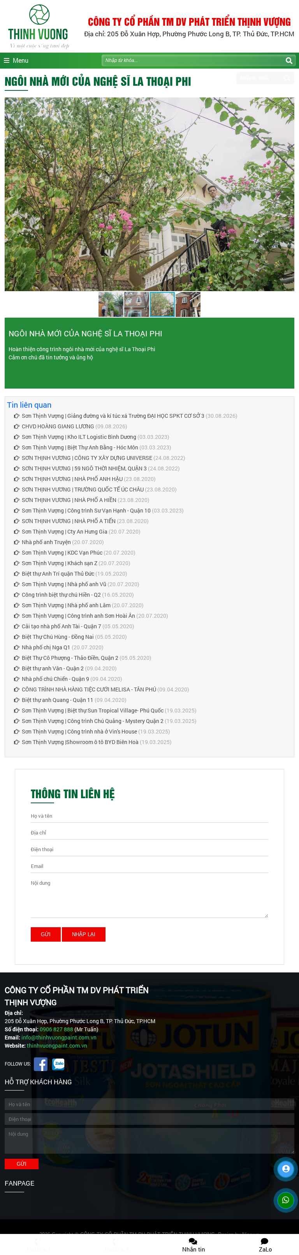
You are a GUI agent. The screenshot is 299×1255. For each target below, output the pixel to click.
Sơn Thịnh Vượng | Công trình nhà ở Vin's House (79, 731)
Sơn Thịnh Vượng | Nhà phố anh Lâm (66, 605)
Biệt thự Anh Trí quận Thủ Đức (58, 573)
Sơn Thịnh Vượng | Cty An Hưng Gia (64, 531)
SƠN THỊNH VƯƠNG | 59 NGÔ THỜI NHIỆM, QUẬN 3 (84, 468)
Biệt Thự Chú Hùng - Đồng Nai (58, 636)
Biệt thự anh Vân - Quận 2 (53, 668)
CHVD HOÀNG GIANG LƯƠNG (58, 426)
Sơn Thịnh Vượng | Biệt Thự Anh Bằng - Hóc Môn (80, 447)
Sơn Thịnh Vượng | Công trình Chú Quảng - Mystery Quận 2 (93, 721)
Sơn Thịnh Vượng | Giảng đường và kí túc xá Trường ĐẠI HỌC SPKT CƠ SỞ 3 (113, 415)
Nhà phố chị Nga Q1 (46, 647)
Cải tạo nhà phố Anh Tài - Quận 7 (61, 626)
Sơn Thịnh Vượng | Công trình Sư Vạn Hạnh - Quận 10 (86, 510)
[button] (287, 104)
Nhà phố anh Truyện (46, 542)
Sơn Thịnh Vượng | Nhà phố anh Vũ (64, 584)
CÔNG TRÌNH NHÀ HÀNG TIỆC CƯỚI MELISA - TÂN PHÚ (89, 689)
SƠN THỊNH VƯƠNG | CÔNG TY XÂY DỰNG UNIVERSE (87, 457)
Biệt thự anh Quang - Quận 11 (57, 700)
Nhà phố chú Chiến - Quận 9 (55, 678)
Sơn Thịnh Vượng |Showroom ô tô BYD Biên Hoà (80, 742)
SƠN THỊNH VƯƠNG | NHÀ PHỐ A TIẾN (69, 521)
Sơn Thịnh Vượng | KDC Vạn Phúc (62, 552)
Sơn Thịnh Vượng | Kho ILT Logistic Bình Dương (79, 436)
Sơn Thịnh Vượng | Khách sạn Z (59, 563)
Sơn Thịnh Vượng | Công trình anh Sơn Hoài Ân (78, 615)
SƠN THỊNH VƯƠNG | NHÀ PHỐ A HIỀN (69, 500)
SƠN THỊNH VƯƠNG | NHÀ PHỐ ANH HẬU (72, 479)
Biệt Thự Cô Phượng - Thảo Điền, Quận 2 (70, 657)
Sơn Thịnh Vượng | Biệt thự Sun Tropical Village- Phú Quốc (93, 710)
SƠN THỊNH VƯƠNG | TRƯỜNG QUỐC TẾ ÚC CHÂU (83, 489)
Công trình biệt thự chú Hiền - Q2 (61, 594)
